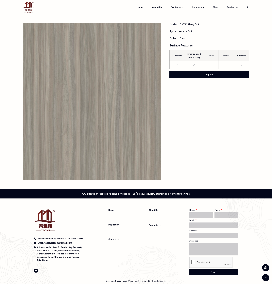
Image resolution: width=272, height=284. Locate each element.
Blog (215, 7)
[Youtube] (36, 271)
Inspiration (198, 7)
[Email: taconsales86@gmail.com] (59, 243)
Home (140, 7)
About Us (157, 7)
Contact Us (232, 7)
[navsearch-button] (247, 7)
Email (192, 220)
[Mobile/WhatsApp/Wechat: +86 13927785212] (59, 238)
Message (193, 241)
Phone (217, 210)
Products (176, 7)
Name (192, 210)
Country (193, 231)
